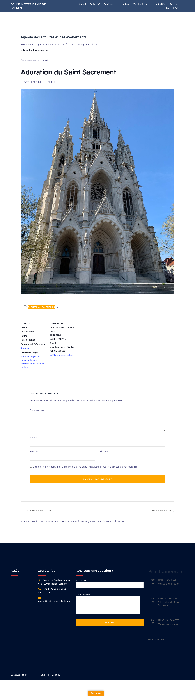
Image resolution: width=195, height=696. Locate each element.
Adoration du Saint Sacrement (169, 604)
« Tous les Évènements (34, 50)
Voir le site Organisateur (61, 354)
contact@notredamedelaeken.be (54, 601)
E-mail (34, 451)
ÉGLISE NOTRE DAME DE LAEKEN (28, 6)
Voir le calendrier (156, 639)
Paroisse (108, 4)
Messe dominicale (168, 583)
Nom (33, 437)
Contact (170, 8)
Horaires (125, 4)
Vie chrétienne (140, 4)
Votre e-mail (81, 580)
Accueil (82, 4)
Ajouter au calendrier (41, 307)
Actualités (160, 4)
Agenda (174, 4)
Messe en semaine (40, 510)
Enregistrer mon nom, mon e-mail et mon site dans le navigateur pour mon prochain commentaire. (85, 466)
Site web (104, 451)
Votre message (83, 594)
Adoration (25, 348)
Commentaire (38, 410)
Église (93, 4)
